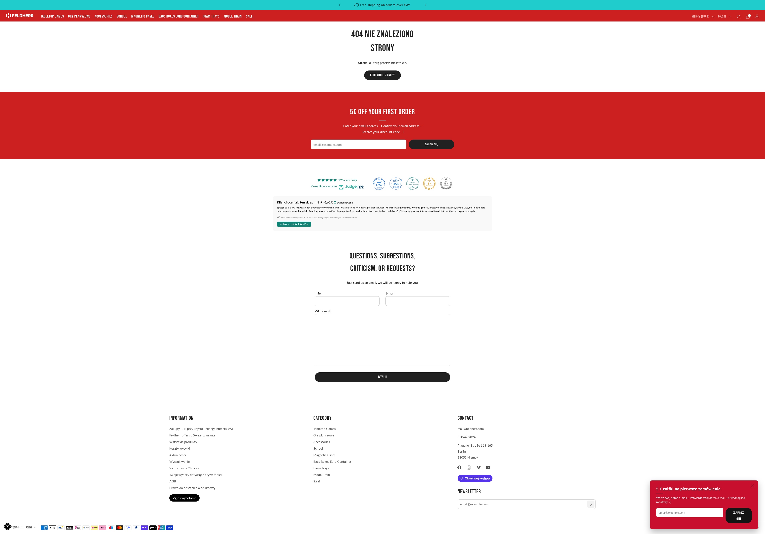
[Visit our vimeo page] (478, 467)
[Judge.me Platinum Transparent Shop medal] (412, 183)
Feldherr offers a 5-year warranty (192, 435)
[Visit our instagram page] (469, 467)
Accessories (104, 16)
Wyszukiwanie (179, 461)
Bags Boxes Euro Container (179, 16)
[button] (7, 526)
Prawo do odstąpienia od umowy (192, 488)
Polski (722, 17)
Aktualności (177, 455)
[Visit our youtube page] (488, 467)
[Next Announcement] (425, 5)
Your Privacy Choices (184, 468)
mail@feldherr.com (471, 428)
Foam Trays (211, 16)
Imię (318, 293)
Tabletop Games (52, 16)
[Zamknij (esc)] (752, 485)
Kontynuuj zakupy (382, 75)
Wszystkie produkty (183, 442)
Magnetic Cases (142, 16)
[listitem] (383, 5)
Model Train (233, 16)
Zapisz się (738, 515)
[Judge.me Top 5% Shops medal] (446, 183)
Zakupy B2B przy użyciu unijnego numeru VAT (201, 428)
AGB (172, 481)
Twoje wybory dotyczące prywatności (195, 474)
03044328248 (467, 437)
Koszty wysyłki (179, 448)
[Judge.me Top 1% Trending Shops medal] (429, 183)
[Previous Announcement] (339, 5)
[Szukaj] (739, 17)
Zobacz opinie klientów (294, 224)
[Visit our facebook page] (459, 467)
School (122, 16)
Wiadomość (323, 311)
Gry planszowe (79, 16)
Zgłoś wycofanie (184, 498)
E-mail (389, 293)
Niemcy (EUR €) (700, 17)
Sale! (250, 16)
